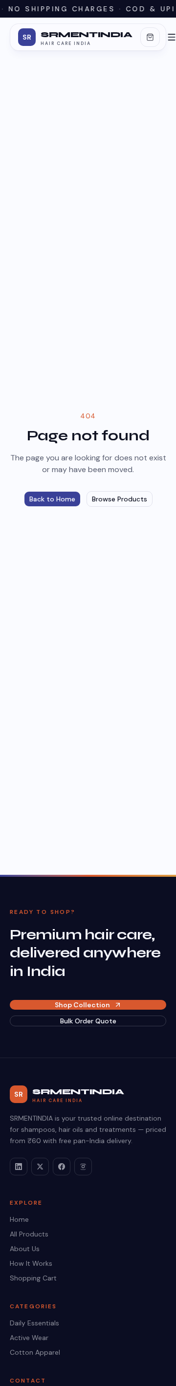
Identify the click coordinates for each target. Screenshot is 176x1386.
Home (19, 1219)
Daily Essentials (34, 1323)
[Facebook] (61, 1166)
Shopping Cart (33, 1278)
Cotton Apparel (35, 1352)
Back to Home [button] (52, 499)
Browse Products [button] (119, 499)
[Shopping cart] (150, 37)
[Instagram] (83, 1166)
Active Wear (29, 1337)
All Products (29, 1234)
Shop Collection (82, 1004)
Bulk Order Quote (88, 1021)
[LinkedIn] (18, 1166)
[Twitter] (40, 1166)
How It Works (31, 1263)
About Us (25, 1248)
